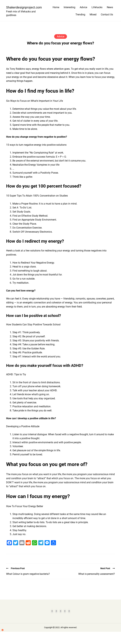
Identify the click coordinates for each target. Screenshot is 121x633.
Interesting (69, 7)
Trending (80, 14)
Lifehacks (97, 7)
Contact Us (107, 14)
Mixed (93, 14)
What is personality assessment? (96, 573)
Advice (83, 7)
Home (56, 7)
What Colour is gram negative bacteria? (28, 573)
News (110, 7)
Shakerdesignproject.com (22, 7)
